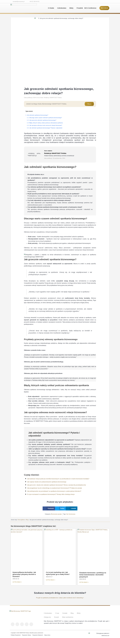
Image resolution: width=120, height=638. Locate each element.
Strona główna (21, 519)
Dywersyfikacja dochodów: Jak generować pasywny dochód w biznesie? (24, 574)
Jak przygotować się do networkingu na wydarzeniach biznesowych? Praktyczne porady (54, 488)
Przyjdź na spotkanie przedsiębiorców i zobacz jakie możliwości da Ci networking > (60, 597)
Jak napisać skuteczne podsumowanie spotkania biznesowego (46, 482)
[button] (49, 508)
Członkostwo (61, 8)
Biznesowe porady (56, 514)
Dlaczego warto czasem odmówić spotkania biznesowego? (45, 117)
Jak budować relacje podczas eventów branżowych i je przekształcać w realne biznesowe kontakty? (58, 479)
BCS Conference (90, 8)
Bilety (71, 8)
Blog (27, 519)
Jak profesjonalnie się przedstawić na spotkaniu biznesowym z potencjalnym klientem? (54, 491)
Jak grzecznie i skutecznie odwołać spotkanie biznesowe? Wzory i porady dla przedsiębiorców (56, 485)
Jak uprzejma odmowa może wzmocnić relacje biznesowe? (45, 125)
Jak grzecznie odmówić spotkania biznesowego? (42, 120)
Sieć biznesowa (70, 514)
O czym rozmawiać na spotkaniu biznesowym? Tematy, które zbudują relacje (51, 494)
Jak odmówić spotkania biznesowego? (37, 115)
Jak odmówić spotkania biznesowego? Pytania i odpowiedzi (45, 128)
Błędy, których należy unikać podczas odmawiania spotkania (46, 122)
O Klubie (51, 8)
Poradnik (80, 8)
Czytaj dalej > (17, 582)
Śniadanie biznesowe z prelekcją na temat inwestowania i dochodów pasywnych (92, 575)
